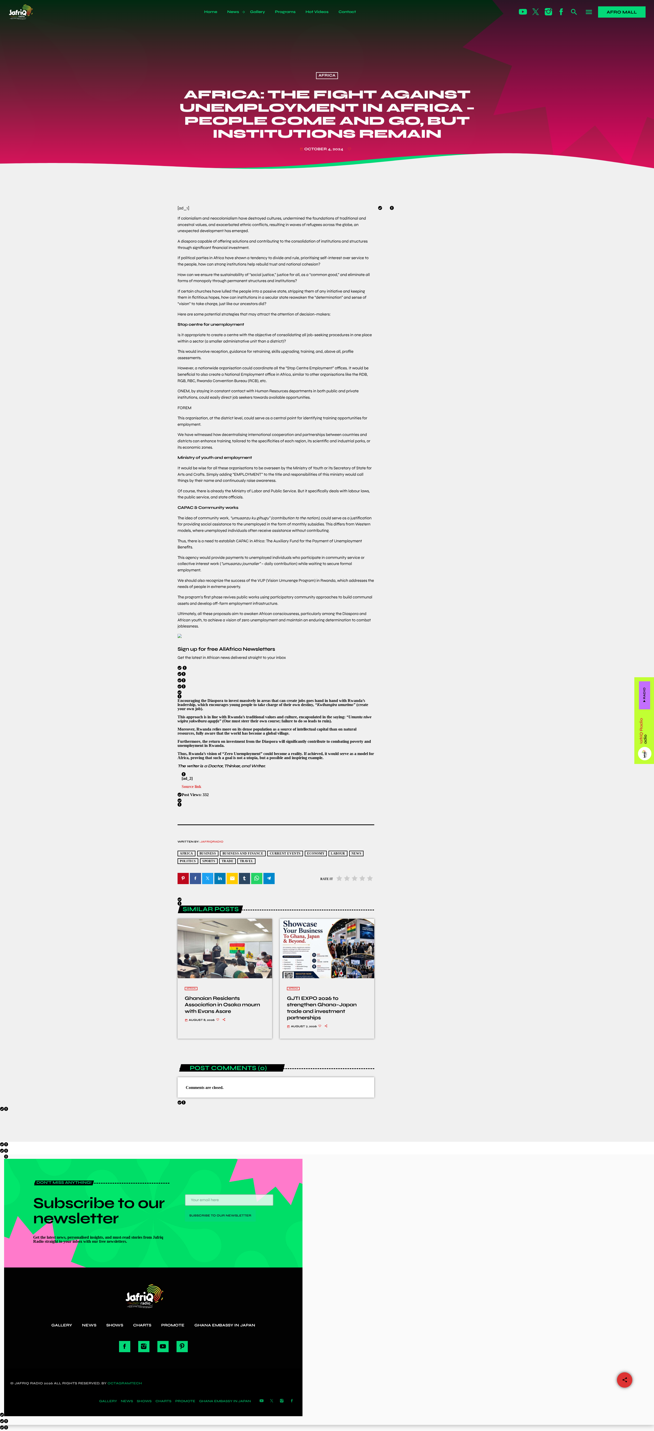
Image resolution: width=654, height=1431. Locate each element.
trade (227, 861)
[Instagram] (548, 12)
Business (208, 853)
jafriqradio (212, 842)
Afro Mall (622, 12)
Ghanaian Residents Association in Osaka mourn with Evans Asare (222, 1004)
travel (246, 861)
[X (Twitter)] (535, 12)
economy (315, 853)
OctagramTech (125, 1383)
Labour (338, 853)
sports (208, 861)
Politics (188, 861)
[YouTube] (523, 12)
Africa (327, 75)
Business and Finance (243, 853)
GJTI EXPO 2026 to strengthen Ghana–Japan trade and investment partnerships (322, 1008)
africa (186, 853)
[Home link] (26, 12)
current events (285, 853)
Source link (191, 786)
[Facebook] (561, 12)
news (356, 853)
